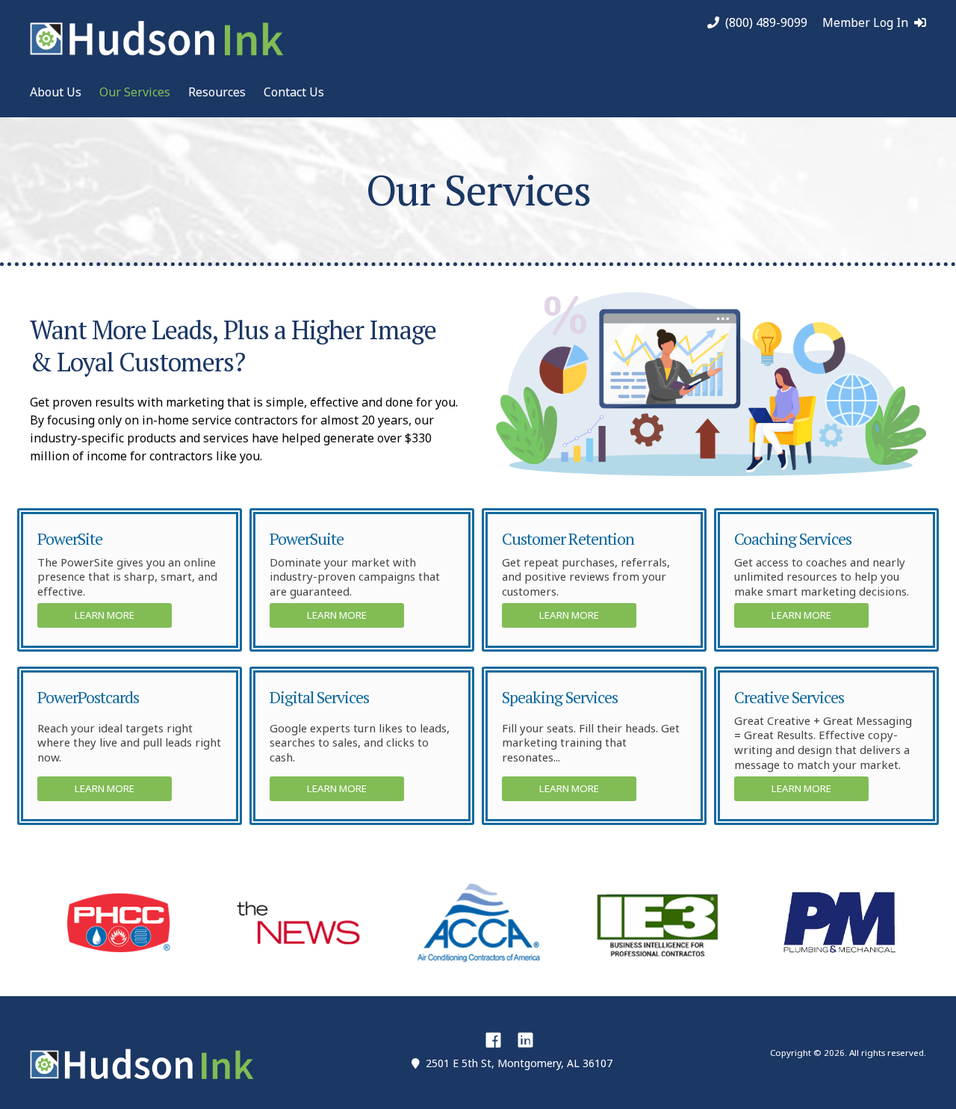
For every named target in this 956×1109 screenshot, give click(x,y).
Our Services (134, 92)
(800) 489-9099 (766, 23)
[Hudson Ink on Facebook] (493, 1039)
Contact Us (294, 92)
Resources (217, 92)
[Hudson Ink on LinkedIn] (525, 1039)
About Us (55, 92)
